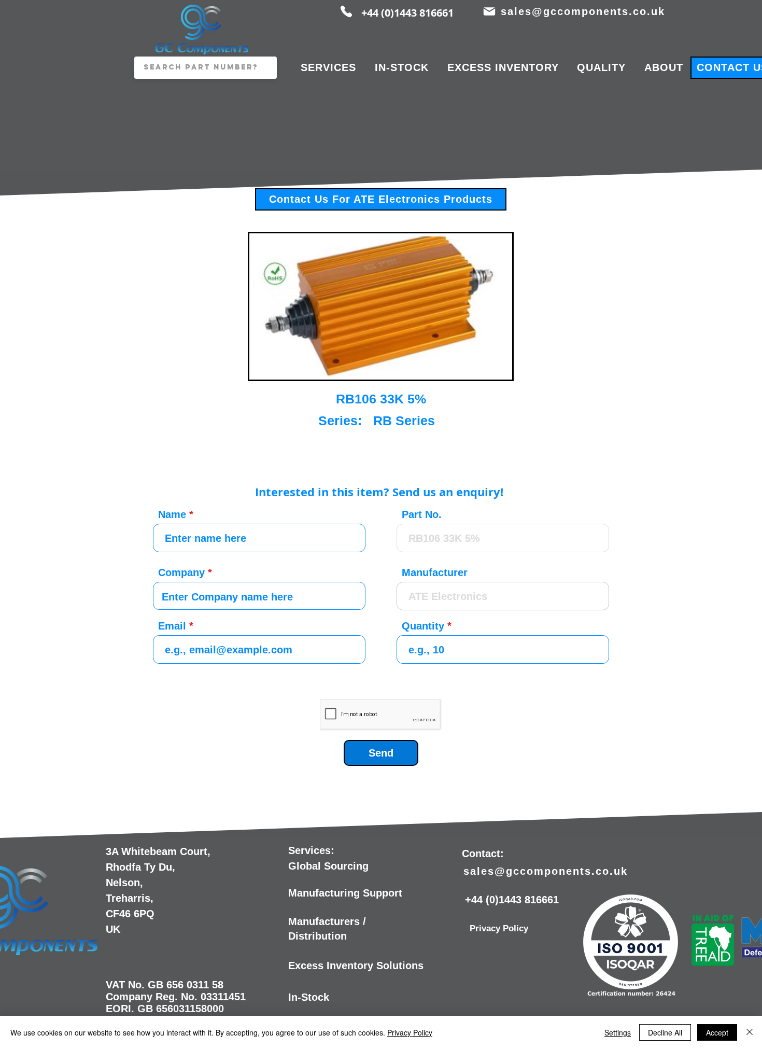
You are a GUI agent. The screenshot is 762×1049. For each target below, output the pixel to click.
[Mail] (489, 11)
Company (181, 572)
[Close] (749, 1032)
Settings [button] (617, 1032)
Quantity (423, 626)
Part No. (422, 514)
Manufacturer (435, 572)
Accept (717, 1032)
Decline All (665, 1032)
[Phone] (346, 11)
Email (172, 626)
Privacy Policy (409, 1032)
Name (172, 514)
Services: (311, 850)
